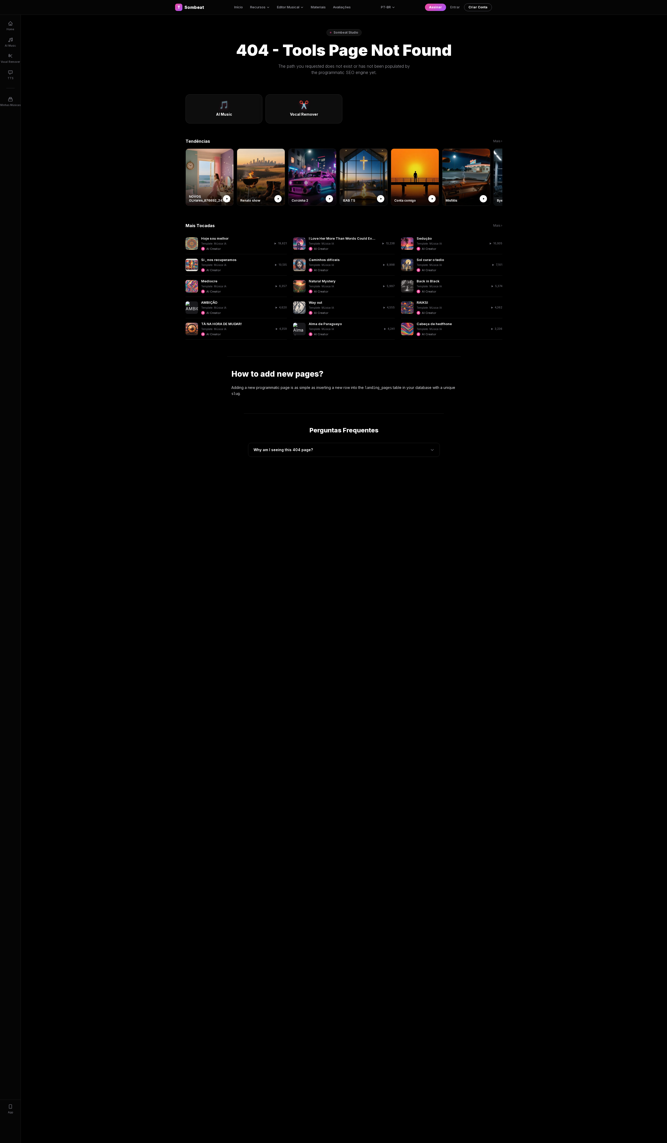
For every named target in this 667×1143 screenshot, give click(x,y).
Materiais (318, 7)
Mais (497, 141)
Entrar (455, 7)
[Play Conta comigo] (432, 198)
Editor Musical (288, 7)
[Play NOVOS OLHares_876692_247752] (226, 198)
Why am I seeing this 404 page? (283, 450)
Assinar (435, 7)
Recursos (257, 7)
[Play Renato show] (278, 198)
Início (238, 7)
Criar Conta (477, 7)
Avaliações (342, 7)
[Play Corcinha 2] (329, 198)
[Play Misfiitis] (483, 198)
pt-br (386, 7)
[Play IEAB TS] (380, 198)
